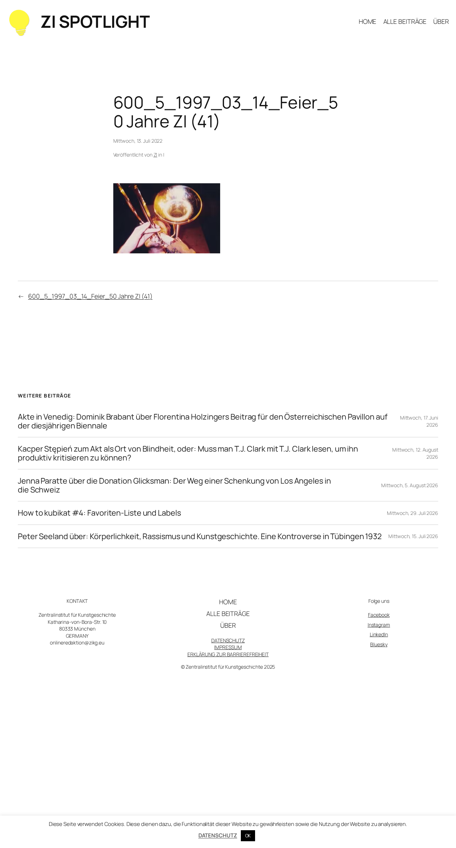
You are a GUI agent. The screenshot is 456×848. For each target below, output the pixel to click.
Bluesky (378, 644)
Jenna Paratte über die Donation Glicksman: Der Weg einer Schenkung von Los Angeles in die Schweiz (174, 485)
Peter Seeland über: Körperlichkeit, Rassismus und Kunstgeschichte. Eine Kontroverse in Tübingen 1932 (200, 536)
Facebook (379, 614)
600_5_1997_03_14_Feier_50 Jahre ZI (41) (90, 296)
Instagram (379, 624)
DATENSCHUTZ (228, 640)
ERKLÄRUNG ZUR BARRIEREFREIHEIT (228, 654)
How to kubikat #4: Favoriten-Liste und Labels (99, 513)
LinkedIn (379, 634)
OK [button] (248, 835)
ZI (155, 154)
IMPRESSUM (228, 647)
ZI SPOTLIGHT (95, 21)
